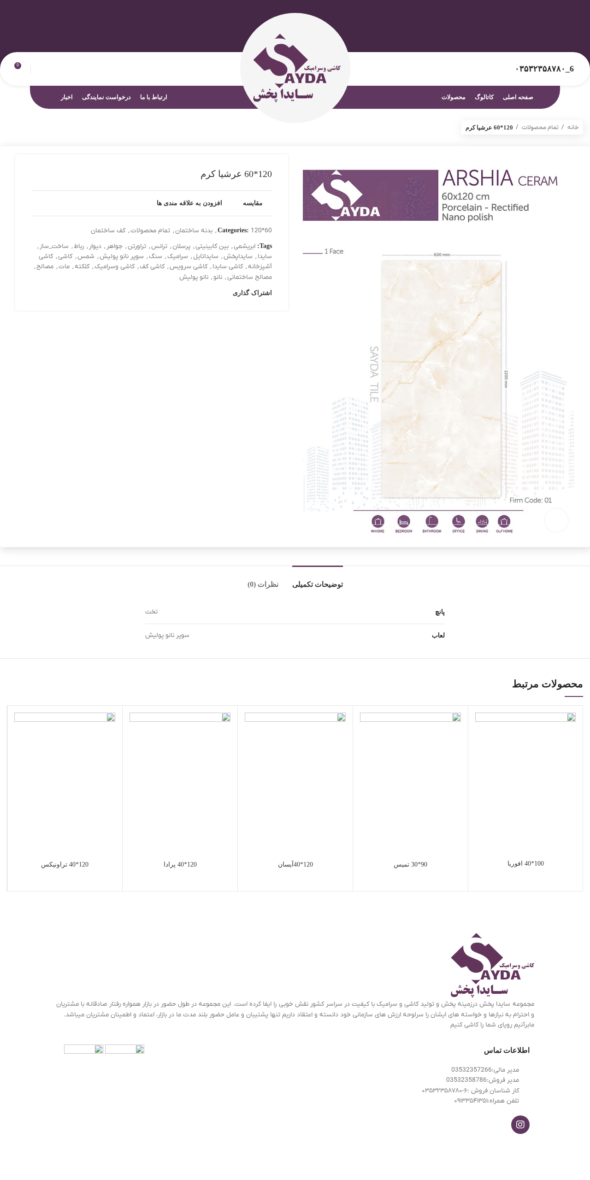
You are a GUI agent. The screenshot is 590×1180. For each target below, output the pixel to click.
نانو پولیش (193, 277)
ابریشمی (244, 246)
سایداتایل (205, 256)
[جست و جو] (39, 69)
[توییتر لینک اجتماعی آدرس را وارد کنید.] (558, 35)
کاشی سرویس (188, 266)
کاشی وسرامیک (114, 266)
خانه (572, 127)
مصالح (44, 266)
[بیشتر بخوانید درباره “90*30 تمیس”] (366, 748)
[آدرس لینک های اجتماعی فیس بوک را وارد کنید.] (568, 35)
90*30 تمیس (410, 864)
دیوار (95, 246)
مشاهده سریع (482, 769)
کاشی (65, 256)
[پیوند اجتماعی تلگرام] (526, 35)
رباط (79, 246)
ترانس (159, 246)
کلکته (82, 266)
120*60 (261, 230)
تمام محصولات (539, 127)
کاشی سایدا (227, 266)
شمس (85, 256)
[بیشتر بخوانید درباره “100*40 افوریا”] (482, 748)
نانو (217, 277)
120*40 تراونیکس (64, 864)
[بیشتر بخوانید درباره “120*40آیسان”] (251, 748)
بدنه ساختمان (193, 230)
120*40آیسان (295, 864)
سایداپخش (238, 256)
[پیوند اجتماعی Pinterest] (547, 35)
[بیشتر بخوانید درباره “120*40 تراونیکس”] (21, 748)
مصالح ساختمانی (249, 277)
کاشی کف (152, 266)
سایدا (265, 256)
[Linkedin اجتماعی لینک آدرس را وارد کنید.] (536, 35)
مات (64, 266)
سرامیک (177, 256)
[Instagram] (520, 1124)
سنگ (155, 256)
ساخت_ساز (54, 246)
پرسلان (181, 246)
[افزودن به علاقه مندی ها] (482, 727)
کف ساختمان (108, 230)
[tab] (317, 580)
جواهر (114, 246)
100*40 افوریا (525, 863)
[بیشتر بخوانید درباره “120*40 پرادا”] (136, 748)
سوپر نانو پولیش (122, 256)
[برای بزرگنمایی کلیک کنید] (556, 520)
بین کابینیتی (212, 246)
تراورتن (137, 246)
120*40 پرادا (180, 864)
